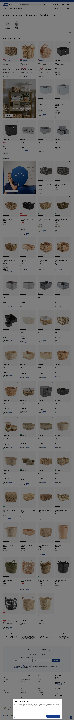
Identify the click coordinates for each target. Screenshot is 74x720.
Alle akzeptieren (54, 716)
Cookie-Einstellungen (22, 716)
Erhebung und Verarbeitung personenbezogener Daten (44, 710)
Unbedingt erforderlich (38, 716)
